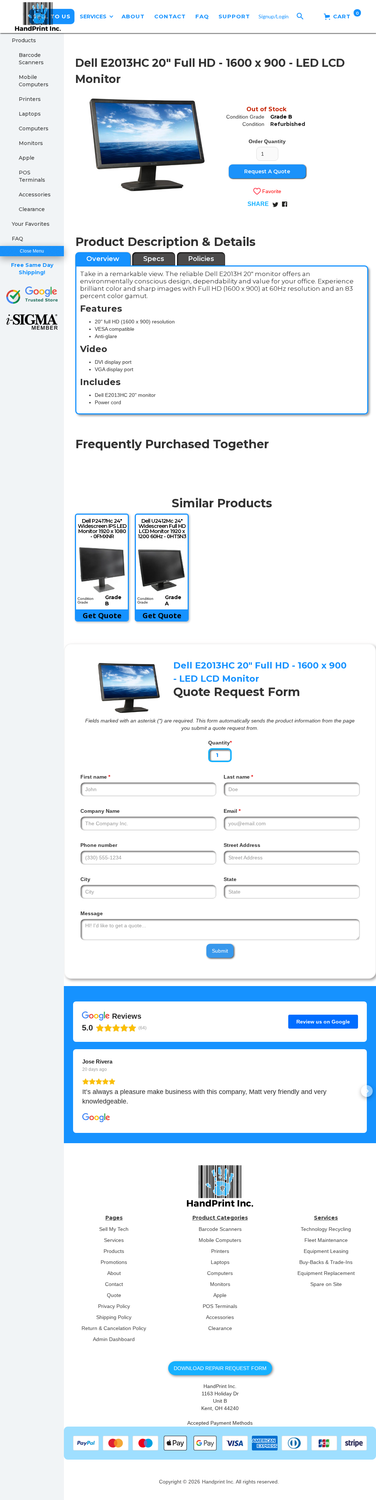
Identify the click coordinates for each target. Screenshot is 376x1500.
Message (91, 913)
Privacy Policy (114, 1306)
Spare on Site (326, 1284)
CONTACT (170, 16)
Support (234, 16)
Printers (30, 99)
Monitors (31, 143)
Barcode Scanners (31, 59)
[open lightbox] (147, 145)
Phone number (98, 845)
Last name (238, 777)
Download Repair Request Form (220, 1368)
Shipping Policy (113, 1317)
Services (114, 1240)
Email (232, 811)
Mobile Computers (33, 81)
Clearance (32, 209)
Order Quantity (267, 141)
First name (95, 777)
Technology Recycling (326, 1229)
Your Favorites (31, 224)
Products (24, 40)
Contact (114, 1284)
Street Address (242, 845)
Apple (27, 158)
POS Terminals (32, 176)
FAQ (202, 16)
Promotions (114, 1262)
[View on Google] (96, 1118)
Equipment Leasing (326, 1251)
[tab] (102, 258)
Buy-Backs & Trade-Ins (325, 1262)
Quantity (220, 743)
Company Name (100, 811)
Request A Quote (267, 171)
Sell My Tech (114, 1229)
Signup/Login (273, 16)
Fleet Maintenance (326, 1240)
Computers (33, 128)
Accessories (35, 194)
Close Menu (32, 251)
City (85, 879)
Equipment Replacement (326, 1273)
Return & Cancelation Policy (114, 1328)
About (114, 1273)
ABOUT (133, 16)
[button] (97, 16)
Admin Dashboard (114, 1339)
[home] (38, 16)
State (230, 879)
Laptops (30, 113)
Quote (114, 1295)
